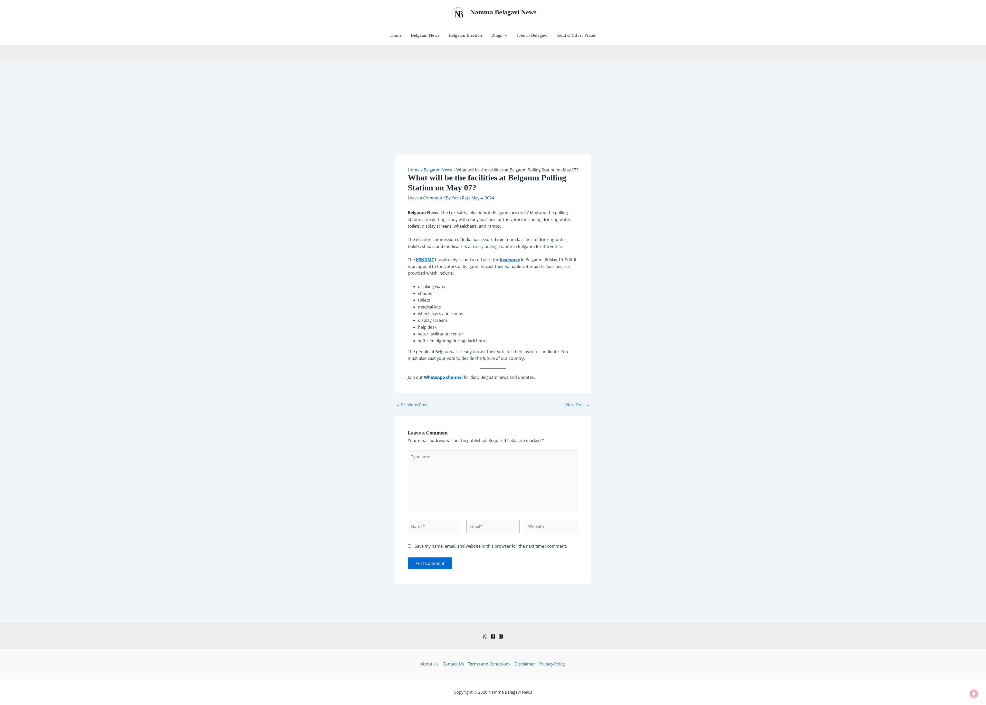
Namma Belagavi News (503, 12)
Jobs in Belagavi (532, 35)
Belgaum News (425, 35)
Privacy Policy (552, 664)
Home (396, 35)
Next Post (578, 405)
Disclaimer (525, 664)
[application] (504, 35)
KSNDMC (425, 260)
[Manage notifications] (974, 694)
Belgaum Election (465, 35)
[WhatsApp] (485, 636)
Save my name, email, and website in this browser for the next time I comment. (491, 546)
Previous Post (412, 405)
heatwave (510, 260)
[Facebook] (493, 636)
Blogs (496, 35)
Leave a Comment (425, 198)
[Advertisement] (493, 100)
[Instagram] (500, 636)
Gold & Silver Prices (576, 35)
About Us (430, 664)
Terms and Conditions (489, 664)
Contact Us (453, 664)
